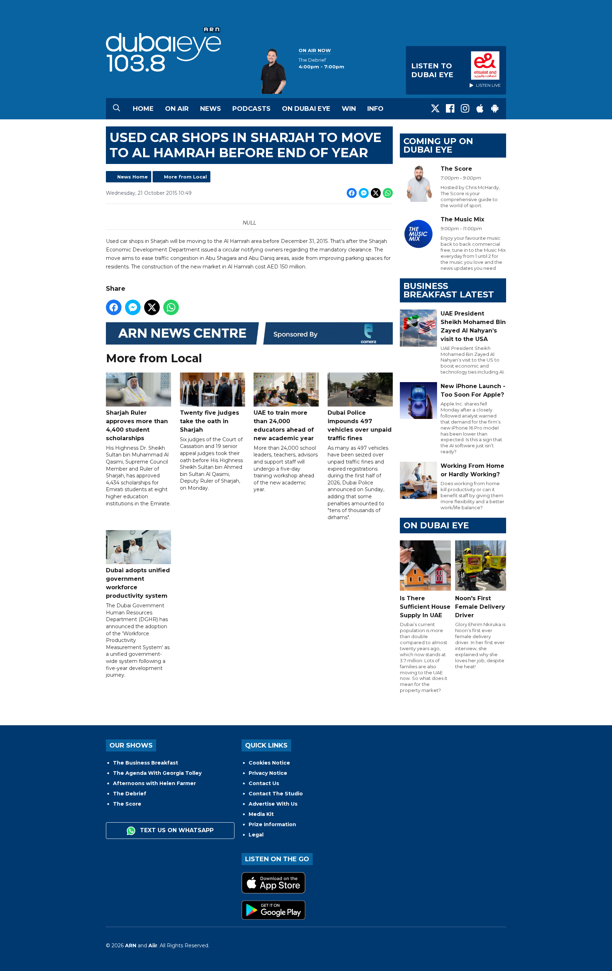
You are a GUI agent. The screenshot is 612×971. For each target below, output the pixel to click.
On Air (177, 109)
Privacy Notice (268, 773)
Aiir (152, 945)
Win (349, 109)
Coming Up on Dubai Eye (438, 145)
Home (143, 109)
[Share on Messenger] (364, 193)
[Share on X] (376, 193)
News (210, 109)
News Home (132, 177)
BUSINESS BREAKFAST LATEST (448, 290)
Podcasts (251, 109)
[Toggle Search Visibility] (116, 108)
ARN (130, 945)
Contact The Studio (276, 793)
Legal (256, 834)
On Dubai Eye (306, 109)
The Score (127, 804)
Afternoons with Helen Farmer (154, 783)
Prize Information (272, 824)
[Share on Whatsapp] (388, 193)
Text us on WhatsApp (176, 830)
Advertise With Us (273, 804)
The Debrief (129, 793)
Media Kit (261, 814)
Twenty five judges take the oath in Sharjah (209, 421)
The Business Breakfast (145, 763)
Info (375, 109)
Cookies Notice (269, 763)
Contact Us (264, 783)
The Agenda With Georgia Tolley (157, 773)
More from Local (185, 177)
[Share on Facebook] (352, 193)
